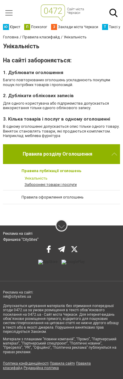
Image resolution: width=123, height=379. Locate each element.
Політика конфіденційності (26, 363)
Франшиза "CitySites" (21, 239)
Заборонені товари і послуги (50, 184)
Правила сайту (62, 363)
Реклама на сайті (18, 233)
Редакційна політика (41, 368)
